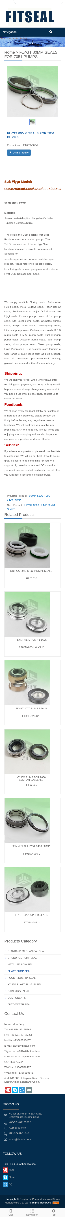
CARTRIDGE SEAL (18, 991)
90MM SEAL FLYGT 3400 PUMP (31, 846)
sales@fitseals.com (24, 1045)
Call (10, 1214)
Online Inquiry (20, 152)
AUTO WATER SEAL (19, 1004)
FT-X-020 (31, 578)
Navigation (10, 32)
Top (53, 1214)
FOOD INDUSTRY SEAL (22, 977)
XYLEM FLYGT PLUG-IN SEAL (25, 984)
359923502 (16, 1061)
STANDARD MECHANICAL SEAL (26, 951)
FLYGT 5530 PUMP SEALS (31, 639)
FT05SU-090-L (31, 853)
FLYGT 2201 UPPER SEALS (31, 914)
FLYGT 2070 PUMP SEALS (31, 708)
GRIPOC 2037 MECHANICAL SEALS (31, 570)
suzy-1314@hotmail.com (27, 1051)
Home (9, 52)
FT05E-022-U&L (31, 716)
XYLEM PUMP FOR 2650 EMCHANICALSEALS (31, 778)
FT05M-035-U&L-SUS (31, 647)
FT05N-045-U (32, 922)
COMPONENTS (17, 997)
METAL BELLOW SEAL (21, 964)
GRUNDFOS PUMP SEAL (22, 957)
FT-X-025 (31, 784)
